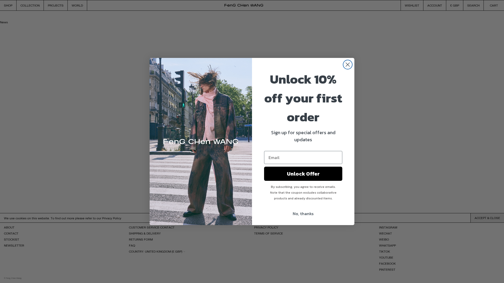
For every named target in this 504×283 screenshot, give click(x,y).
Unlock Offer (303, 174)
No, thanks (303, 213)
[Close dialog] (347, 64)
